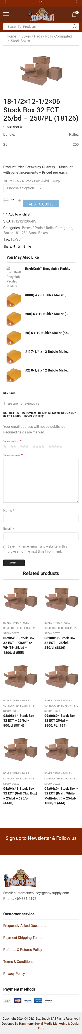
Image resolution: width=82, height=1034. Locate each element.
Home (11, 36)
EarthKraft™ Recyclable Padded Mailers (47, 269)
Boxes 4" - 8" (27, 628)
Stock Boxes (20, 41)
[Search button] (75, 26)
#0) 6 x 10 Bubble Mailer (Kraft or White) (47, 333)
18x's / (15, 239)
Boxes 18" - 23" (15, 233)
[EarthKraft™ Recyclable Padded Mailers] (14, 277)
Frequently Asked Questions (24, 926)
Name (8, 511)
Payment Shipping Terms (22, 938)
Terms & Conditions (18, 962)
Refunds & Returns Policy (22, 950)
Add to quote (41, 204)
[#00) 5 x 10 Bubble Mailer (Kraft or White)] (14, 319)
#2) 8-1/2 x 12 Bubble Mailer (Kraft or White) (47, 370)
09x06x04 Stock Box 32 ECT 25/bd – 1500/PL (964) (59, 720)
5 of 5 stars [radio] (55, 446)
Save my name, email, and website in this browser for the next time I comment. (37, 549)
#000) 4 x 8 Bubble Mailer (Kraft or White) (47, 295)
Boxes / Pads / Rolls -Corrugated (46, 36)
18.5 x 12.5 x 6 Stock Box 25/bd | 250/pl (32, 181)
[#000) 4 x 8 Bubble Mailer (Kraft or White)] (14, 300)
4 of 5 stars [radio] (38, 446)
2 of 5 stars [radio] (13, 446)
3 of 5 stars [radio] (24, 446)
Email (8, 529)
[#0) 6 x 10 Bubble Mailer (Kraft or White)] (14, 338)
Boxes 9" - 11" (69, 705)
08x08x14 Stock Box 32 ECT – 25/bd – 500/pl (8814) (18, 720)
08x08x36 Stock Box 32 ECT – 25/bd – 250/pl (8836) (59, 643)
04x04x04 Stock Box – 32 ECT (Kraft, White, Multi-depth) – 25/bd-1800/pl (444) (61, 796)
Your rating (12, 441)
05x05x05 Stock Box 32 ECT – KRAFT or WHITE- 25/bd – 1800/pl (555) (18, 645)
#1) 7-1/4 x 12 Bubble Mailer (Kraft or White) (47, 352)
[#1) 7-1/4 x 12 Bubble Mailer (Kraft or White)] (14, 356)
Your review (13, 455)
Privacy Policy (14, 974)
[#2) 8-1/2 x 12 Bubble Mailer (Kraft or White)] (14, 375)
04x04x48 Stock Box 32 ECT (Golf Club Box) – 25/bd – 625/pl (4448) (20, 796)
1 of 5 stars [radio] (4, 446)
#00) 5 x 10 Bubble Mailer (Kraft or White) (47, 314)
